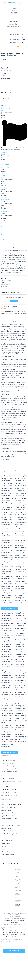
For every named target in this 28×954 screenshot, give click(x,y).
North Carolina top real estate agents (19, 699)
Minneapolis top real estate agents (21, 587)
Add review (14, 301)
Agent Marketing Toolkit (9, 819)
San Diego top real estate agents (21, 484)
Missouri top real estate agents (20, 676)
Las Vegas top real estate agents (7, 499)
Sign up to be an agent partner (11, 804)
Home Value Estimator (8, 787)
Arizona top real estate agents (6, 619)
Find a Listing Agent (7, 778)
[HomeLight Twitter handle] (3, 864)
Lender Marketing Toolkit (9, 834)
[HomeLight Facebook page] (6, 864)
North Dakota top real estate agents (7, 705)
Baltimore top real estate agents (21, 561)
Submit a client (6, 810)
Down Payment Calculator (10, 769)
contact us (18, 907)
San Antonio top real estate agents (7, 484)
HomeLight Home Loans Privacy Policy (13, 934)
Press (3, 849)
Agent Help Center (7, 816)
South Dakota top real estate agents (21, 719)
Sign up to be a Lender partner (11, 825)
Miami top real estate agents (6, 535)
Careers (3, 846)
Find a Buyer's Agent (8, 760)
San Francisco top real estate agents (7, 513)
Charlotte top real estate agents (20, 494)
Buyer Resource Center (9, 772)
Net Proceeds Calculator (9, 790)
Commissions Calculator (9, 795)
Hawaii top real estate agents (20, 641)
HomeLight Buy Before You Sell (11, 781)
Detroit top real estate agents (6, 592)
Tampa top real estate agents (6, 541)
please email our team (17, 905)
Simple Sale (5, 784)
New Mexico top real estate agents (21, 693)
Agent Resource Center (9, 813)
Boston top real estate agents (6, 561)
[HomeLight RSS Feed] (17, 864)
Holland (4, 59)
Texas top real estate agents (19, 726)
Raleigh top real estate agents (20, 541)
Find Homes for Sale (8, 763)
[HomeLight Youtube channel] (12, 864)
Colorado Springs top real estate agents (20, 524)
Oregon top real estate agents (20, 710)
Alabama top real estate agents (7, 615)
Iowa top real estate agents (19, 650)
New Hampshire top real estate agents (20, 687)
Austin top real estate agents (6, 494)
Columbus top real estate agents (7, 518)
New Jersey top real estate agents (7, 693)
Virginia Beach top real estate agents (6, 571)
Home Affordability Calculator (11, 766)
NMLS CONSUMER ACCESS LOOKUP (12, 932)
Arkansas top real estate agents (20, 619)
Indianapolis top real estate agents (21, 513)
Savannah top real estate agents (7, 601)
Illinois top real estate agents (19, 646)
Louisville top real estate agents (20, 566)
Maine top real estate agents (19, 660)
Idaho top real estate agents (6, 646)
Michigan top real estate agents (7, 672)
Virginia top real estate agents (6, 736)
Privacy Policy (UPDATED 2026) (15, 919)
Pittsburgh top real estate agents (21, 592)
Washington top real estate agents (21, 546)
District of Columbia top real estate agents (7, 635)
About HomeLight (7, 840)
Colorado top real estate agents (20, 624)
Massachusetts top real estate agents (19, 666)
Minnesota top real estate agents (21, 672)
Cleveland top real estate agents (21, 577)
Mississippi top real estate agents (7, 676)
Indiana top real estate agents (6, 650)
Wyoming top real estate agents (7, 745)
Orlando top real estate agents (6, 546)
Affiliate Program (7, 852)
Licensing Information (8, 936)
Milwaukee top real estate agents (7, 566)
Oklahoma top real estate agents (7, 710)
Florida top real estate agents (20, 634)
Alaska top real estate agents (19, 615)
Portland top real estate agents (20, 518)
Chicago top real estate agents (6, 480)
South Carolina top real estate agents (6, 720)
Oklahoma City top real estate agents (19, 536)
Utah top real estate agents (5, 731)
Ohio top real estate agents (19, 705)
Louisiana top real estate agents (7, 660)
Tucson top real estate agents (20, 551)
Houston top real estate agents (20, 480)
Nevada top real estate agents (6, 686)
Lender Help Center (7, 831)
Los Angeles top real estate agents (21, 475)
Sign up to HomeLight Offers (10, 807)
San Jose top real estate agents (20, 570)
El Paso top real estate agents (6, 551)
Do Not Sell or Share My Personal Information (14, 921)
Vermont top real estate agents (20, 731)
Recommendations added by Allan (9, 322)
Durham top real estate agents (20, 601)
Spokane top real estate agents (7, 587)
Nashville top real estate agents (20, 499)
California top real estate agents (7, 624)
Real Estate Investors (8, 855)
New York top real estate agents (7, 475)
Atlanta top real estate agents (20, 509)
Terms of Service (14, 917)
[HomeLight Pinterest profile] (14, 863)
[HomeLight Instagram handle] (9, 864)
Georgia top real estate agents (6, 641)
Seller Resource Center (8, 792)
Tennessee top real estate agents (7, 726)
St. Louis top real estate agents (6, 577)
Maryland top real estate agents (7, 665)
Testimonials (5, 843)
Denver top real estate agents (6, 509)
